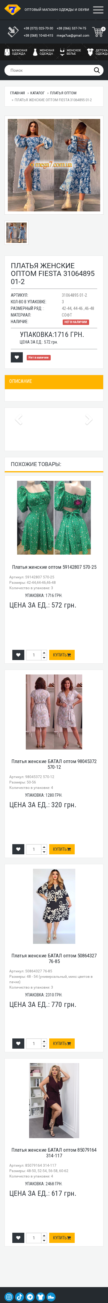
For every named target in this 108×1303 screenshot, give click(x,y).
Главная (17, 93)
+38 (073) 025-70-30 (39, 28)
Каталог (37, 93)
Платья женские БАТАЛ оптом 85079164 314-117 (54, 1153)
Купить (60, 655)
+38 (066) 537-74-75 (72, 28)
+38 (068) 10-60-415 (39, 36)
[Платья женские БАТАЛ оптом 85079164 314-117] (54, 1100)
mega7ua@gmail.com (73, 36)
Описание (20, 381)
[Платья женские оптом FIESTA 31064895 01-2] (54, 165)
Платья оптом (63, 93)
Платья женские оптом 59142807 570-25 (54, 567)
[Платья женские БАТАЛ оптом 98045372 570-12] (54, 712)
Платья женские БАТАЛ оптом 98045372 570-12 (54, 764)
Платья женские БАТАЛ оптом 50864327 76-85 (54, 958)
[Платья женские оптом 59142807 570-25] (54, 517)
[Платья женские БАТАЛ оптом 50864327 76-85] (54, 906)
